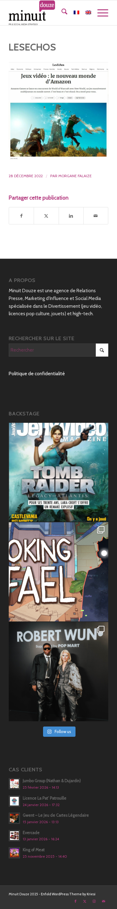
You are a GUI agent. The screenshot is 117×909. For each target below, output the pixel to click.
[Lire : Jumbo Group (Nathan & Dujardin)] (14, 783)
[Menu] (99, 12)
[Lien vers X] (85, 901)
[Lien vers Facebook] (75, 901)
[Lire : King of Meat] (14, 852)
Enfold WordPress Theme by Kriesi (68, 894)
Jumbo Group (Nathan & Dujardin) (52, 780)
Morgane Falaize (75, 175)
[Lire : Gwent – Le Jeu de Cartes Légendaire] (14, 818)
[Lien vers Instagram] (94, 901)
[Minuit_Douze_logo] (48, 12)
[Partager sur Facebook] (21, 215)
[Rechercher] (61, 12)
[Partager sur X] (46, 215)
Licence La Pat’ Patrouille (44, 798)
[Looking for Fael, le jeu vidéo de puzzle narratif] (58, 571)
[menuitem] (61, 12)
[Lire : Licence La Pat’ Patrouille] (14, 801)
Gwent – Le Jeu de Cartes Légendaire (56, 815)
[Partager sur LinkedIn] (71, 215)
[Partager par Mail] (96, 215)
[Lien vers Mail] (103, 901)
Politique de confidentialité (37, 373)
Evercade (31, 832)
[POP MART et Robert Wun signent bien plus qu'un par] (58, 671)
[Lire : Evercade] (14, 835)
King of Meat (34, 849)
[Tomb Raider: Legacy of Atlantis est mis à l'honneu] (58, 472)
